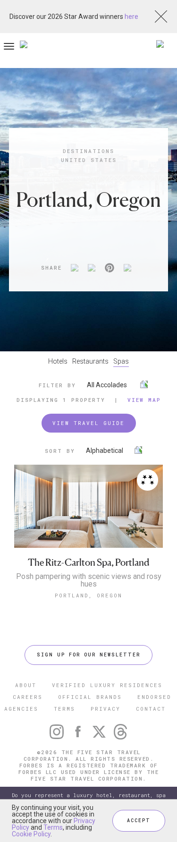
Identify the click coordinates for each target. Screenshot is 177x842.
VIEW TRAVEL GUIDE (88, 422)
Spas (121, 361)
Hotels (57, 361)
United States (89, 159)
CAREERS (27, 696)
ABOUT (25, 685)
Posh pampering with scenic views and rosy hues (88, 580)
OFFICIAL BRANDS (90, 696)
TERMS (64, 708)
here (131, 16)
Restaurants (90, 361)
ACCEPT (139, 820)
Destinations (88, 150)
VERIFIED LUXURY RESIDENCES (107, 685)
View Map (144, 399)
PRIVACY (105, 708)
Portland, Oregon (88, 595)
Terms (53, 827)
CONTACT (151, 708)
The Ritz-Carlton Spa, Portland (88, 562)
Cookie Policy (31, 834)
